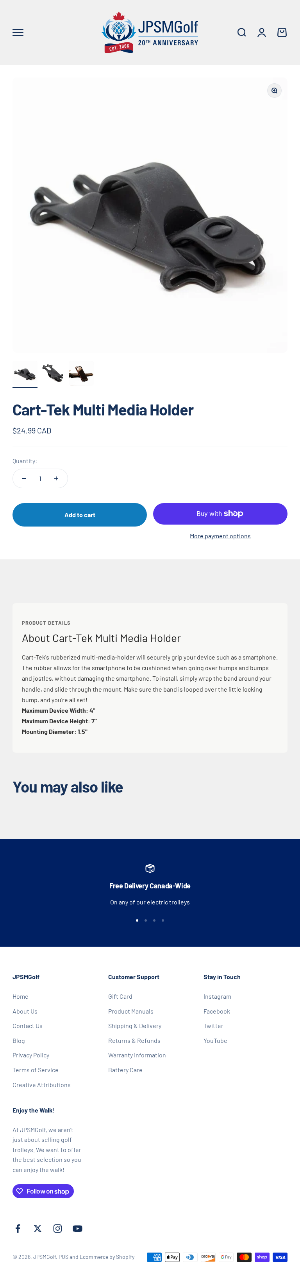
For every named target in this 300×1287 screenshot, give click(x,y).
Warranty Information (137, 1055)
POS (63, 1256)
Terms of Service (35, 1069)
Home (20, 996)
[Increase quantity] (56, 478)
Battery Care (125, 1069)
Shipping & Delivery (134, 1025)
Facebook (217, 1011)
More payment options (220, 535)
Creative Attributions (41, 1084)
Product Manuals (131, 1011)
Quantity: (24, 460)
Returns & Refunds (134, 1040)
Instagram (217, 996)
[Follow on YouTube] (77, 1228)
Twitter (213, 1025)
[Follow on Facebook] (17, 1228)
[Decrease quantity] (24, 478)
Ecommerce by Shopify (107, 1256)
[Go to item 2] (53, 374)
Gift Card (120, 996)
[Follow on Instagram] (57, 1228)
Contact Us (27, 1025)
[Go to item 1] (25, 374)
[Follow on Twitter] (37, 1228)
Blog (18, 1040)
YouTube (215, 1040)
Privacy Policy (30, 1055)
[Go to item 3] (81, 374)
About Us (25, 1011)
